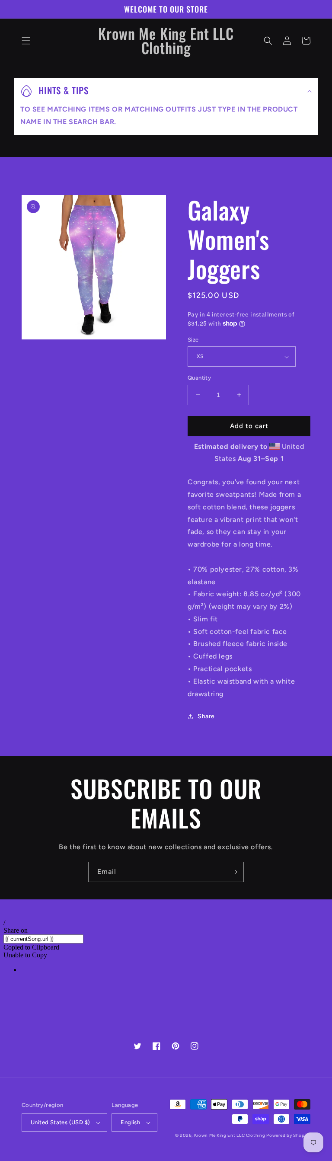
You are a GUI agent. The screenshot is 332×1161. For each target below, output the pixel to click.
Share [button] (206, 716)
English (130, 1122)
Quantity (199, 377)
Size (193, 339)
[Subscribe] (233, 872)
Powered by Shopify (288, 1135)
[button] (25, 40)
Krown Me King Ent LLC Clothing (230, 1135)
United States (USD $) (60, 1122)
